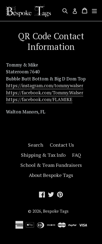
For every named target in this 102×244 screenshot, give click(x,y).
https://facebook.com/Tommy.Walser (44, 92)
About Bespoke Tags (51, 175)
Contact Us (62, 144)
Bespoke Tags (56, 211)
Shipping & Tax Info (43, 155)
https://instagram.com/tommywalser (44, 85)
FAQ (76, 155)
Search (35, 144)
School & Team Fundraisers (51, 165)
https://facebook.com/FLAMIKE (39, 99)
